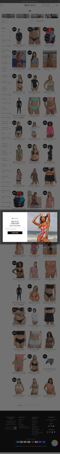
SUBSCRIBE (15, 233)
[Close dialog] (56, 213)
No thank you (15, 235)
